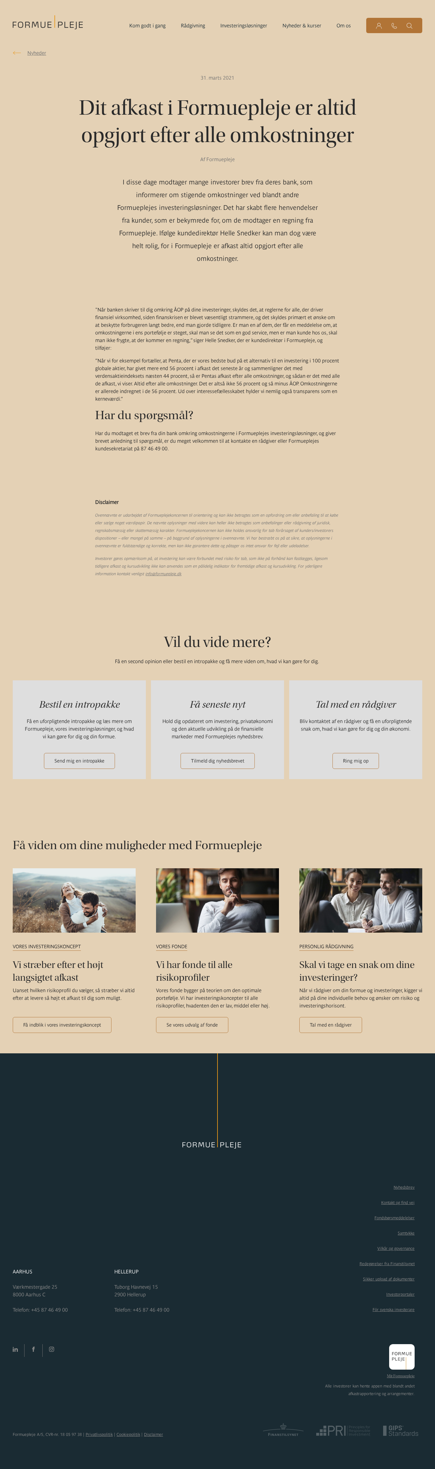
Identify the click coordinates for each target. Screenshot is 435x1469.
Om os (344, 25)
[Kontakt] (394, 25)
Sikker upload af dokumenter (389, 1279)
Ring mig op (355, 760)
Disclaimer (153, 1434)
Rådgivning (193, 25)
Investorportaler (400, 1294)
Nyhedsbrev (404, 1187)
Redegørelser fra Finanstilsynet (387, 1263)
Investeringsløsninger (243, 25)
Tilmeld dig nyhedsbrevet (217, 760)
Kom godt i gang (147, 25)
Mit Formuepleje (401, 1376)
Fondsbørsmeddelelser (394, 1217)
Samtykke (406, 1233)
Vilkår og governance (396, 1248)
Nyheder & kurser (301, 25)
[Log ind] (379, 25)
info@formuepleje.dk (164, 573)
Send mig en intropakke (79, 760)
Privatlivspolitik (99, 1434)
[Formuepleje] (48, 24)
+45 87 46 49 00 (49, 1310)
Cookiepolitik (128, 1434)
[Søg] (409, 25)
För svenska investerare (394, 1309)
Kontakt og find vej (398, 1202)
